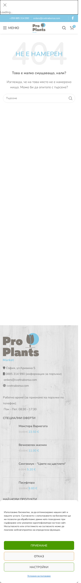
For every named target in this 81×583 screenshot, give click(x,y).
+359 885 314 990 (19, 18)
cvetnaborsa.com (18, 386)
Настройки (39, 567)
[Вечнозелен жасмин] (9, 449)
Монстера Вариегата (33, 426)
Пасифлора (27, 483)
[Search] (64, 28)
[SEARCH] (70, 98)
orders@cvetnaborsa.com (46, 18)
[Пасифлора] (9, 487)
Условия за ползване (39, 576)
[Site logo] (39, 28)
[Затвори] (5, 5)
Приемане (39, 545)
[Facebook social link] (72, 18)
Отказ (39, 556)
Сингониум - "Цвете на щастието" (42, 464)
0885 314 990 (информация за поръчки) (34, 374)
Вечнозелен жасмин (33, 445)
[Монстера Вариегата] (9, 430)
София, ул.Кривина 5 (20, 368)
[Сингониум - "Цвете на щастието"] (9, 468)
